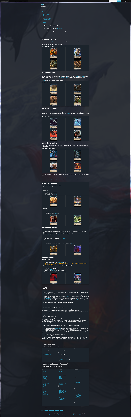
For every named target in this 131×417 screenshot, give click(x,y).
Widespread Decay (78, 395)
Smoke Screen (45, 388)
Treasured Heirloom (78, 372)
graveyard (56, 194)
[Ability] (77, 155)
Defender (61, 350)
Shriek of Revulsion (46, 380)
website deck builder (54, 179)
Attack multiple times (47, 354)
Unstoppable (77, 378)
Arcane (45, 351)
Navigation (11, 1)
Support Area (52, 269)
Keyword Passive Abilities (64, 359)
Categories (43, 410)
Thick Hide (60, 393)
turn (58, 27)
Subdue (60, 376)
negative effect (57, 234)
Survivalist (60, 382)
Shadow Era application (69, 179)
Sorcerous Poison (46, 390)
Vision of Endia (77, 387)
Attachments (46, 353)
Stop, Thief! (61, 374)
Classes (57, 410)
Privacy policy (71, 414)
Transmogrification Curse (79, 371)
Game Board (51, 410)
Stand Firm (45, 396)
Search (119, 1)
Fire (60, 354)
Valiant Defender (77, 385)
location (72, 243)
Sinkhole (44, 385)
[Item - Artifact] (77, 64)
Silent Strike (45, 384)
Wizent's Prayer (77, 397)
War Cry (76, 391)
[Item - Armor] (77, 100)
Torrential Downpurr (62, 398)
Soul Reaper (45, 391)
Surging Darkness (62, 379)
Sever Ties (45, 371)
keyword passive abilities (64, 77)
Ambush (45, 350)
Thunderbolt (61, 394)
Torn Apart (60, 397)
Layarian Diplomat (66, 299)
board (53, 41)
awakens (43, 80)
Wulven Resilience (78, 401)
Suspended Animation (62, 383)
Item (67, 209)
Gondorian (54, 36)
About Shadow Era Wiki (76, 414)
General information (18, 1)
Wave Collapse (77, 394)
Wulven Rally (77, 399)
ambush (76, 76)
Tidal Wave (61, 396)
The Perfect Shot (61, 392)
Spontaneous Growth (46, 395)
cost (85, 41)
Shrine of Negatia (46, 383)
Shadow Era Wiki (4, 1)
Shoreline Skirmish (46, 379)
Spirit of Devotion (46, 394)
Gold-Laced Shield (58, 328)
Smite (44, 387)
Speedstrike (45, 393)
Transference (61, 399)
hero (45, 234)
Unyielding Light (77, 379)
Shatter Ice (45, 376)
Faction (61, 410)
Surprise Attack (61, 380)
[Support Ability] (53, 64)
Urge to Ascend (77, 381)
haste (83, 76)
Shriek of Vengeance (46, 382)
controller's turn (59, 41)
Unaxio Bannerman (49, 298)
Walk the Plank (77, 390)
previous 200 (44, 367)
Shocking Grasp (45, 378)
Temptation (61, 389)
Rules (25, 1)
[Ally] (77, 53)
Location (70, 209)
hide (43, 11)
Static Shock (61, 371)
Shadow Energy (78, 350)
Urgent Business (77, 382)
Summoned (77, 351)
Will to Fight (77, 396)
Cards (47, 410)
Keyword (61, 358)
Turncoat (76, 374)
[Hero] (53, 53)
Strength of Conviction (62, 375)
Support (77, 353)
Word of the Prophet (78, 398)
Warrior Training (77, 393)
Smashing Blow (45, 386)
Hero (61, 209)
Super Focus (61, 377)
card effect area (59, 28)
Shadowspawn (45, 375)
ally (48, 234)
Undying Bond (77, 377)
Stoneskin (60, 372)
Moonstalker (48, 295)
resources (64, 27)
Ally (63, 209)
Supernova (60, 378)
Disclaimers (81, 414)
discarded (68, 113)
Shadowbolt (45, 374)
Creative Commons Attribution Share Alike (55, 414)
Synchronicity (61, 384)
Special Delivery (45, 392)
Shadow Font (45, 372)
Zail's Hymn (77, 404)
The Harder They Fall (62, 391)
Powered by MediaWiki (65, 416)
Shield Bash (45, 377)
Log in (129, 1)
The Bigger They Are (62, 390)
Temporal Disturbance (62, 388)
